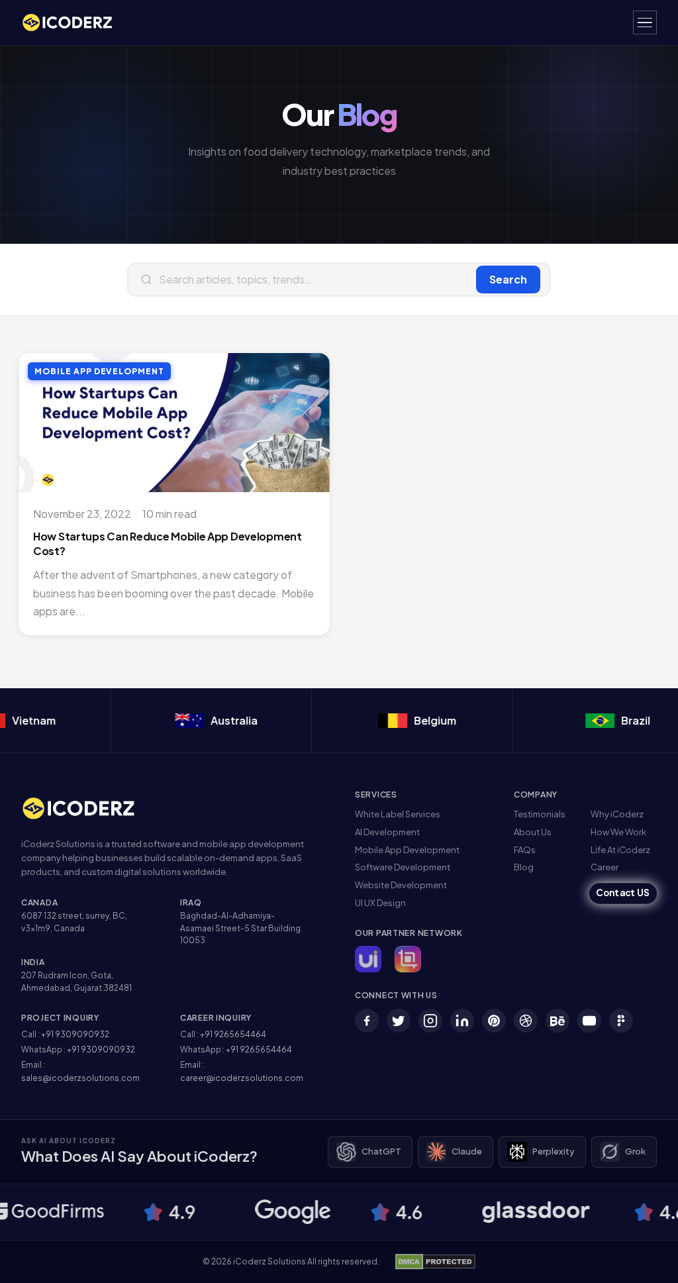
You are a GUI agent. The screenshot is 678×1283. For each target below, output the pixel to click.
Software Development (402, 867)
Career (604, 867)
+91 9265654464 (233, 1034)
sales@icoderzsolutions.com (80, 1078)
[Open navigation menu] (645, 22)
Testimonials (539, 814)
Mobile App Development (407, 850)
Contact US (623, 893)
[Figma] (621, 1021)
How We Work (618, 832)
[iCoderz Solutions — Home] (74, 22)
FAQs (525, 850)
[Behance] (557, 1021)
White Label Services (397, 814)
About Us (533, 832)
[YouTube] (589, 1021)
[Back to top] (647, 1260)
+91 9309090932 (75, 1034)
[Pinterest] (494, 1021)
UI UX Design (380, 903)
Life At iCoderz (620, 850)
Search (508, 279)
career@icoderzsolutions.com (241, 1078)
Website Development (401, 885)
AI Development (387, 832)
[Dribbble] (526, 1021)
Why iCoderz (617, 814)
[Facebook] (367, 1021)
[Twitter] (399, 1021)
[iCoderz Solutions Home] (87, 808)
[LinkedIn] (462, 1021)
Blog (524, 867)
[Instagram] (430, 1021)
